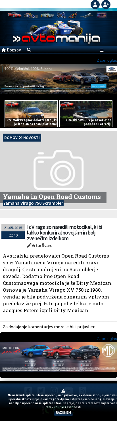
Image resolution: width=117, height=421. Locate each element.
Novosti (31, 137)
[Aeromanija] (87, 14)
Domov (13, 50)
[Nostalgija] (101, 14)
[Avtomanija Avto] (14, 14)
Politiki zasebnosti (67, 407)
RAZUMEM (63, 412)
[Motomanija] (61, 14)
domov (11, 137)
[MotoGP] (72, 14)
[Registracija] (105, 4)
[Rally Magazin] (47, 14)
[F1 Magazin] (31, 14)
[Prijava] (96, 4)
